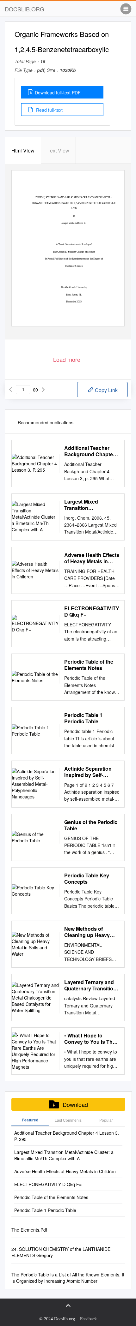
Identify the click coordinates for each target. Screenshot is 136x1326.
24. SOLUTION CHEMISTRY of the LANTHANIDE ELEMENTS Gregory (60, 1252)
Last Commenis (68, 1120)
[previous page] (10, 389)
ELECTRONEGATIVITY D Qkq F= (91, 611)
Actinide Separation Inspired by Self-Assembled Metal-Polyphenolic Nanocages (88, 772)
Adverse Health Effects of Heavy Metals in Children (91, 558)
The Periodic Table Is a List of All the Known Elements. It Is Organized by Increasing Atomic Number (67, 1277)
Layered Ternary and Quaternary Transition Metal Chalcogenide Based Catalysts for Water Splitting (90, 985)
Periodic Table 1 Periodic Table (83, 718)
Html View (22, 150)
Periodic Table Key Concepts (86, 878)
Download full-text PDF (58, 92)
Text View (58, 150)
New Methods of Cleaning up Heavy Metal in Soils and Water (87, 932)
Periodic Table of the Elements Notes (88, 665)
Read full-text (49, 110)
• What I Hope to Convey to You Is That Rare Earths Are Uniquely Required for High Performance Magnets (90, 1038)
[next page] (43, 389)
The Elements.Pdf (29, 1230)
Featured (30, 1120)
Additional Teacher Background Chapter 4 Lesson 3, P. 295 (91, 451)
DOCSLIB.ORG (24, 9)
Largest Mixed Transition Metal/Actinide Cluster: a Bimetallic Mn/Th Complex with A (91, 505)
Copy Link (106, 390)
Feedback (88, 1319)
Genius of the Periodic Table (90, 825)
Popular (106, 1120)
